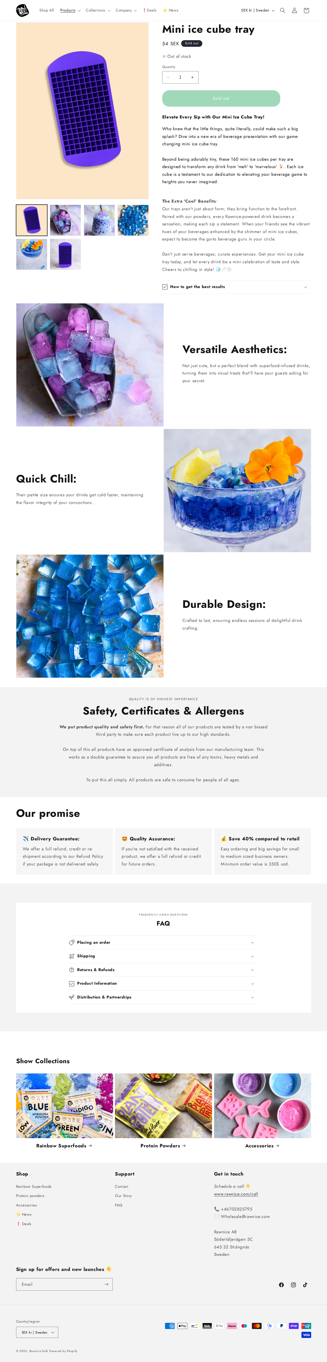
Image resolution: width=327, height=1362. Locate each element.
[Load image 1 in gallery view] (31, 220)
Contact (121, 1186)
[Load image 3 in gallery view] (99, 220)
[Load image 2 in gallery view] (65, 220)
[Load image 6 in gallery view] (65, 254)
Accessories (259, 1146)
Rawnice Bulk (38, 1351)
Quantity (168, 66)
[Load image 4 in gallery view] (133, 220)
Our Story (123, 1196)
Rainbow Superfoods (61, 1146)
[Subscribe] (106, 1284)
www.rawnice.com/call (236, 1194)
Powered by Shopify (63, 1351)
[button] (70, 10)
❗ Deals (23, 1224)
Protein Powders (160, 1146)
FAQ (119, 1205)
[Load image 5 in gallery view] (31, 254)
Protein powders (30, 1196)
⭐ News (24, 1214)
